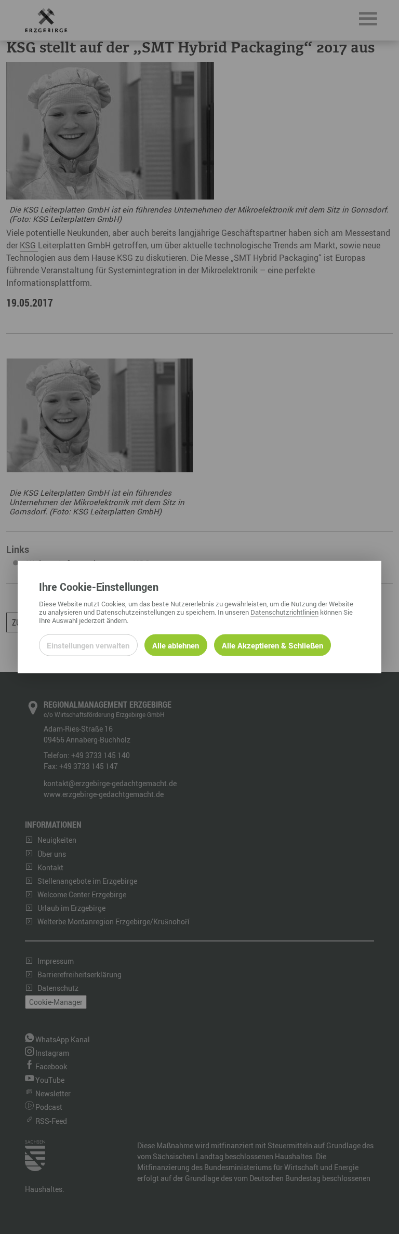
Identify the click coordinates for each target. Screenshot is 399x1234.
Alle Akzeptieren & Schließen (272, 645)
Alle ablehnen (175, 645)
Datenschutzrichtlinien (284, 612)
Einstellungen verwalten (88, 645)
